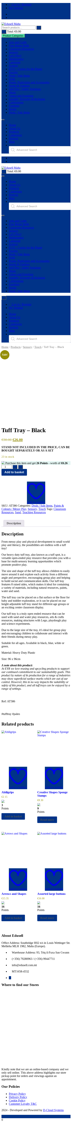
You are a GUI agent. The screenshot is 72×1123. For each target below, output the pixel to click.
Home (12, 125)
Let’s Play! (15, 55)
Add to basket (14, 472)
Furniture (14, 105)
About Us (14, 128)
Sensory (13, 52)
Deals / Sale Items (19, 75)
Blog (12, 141)
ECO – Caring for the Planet (25, 69)
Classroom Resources (21, 48)
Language (14, 62)
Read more (47, 819)
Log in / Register (21, 4)
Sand (18, 512)
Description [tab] (14, 523)
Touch (38, 346)
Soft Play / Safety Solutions (25, 89)
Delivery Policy (18, 1097)
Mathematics (16, 59)
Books (12, 109)
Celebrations (16, 102)
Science (13, 65)
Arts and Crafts (18, 42)
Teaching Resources (34, 512)
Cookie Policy (17, 1100)
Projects (13, 138)
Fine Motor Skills (19, 45)
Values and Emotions (21, 95)
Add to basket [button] (13, 816)
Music (12, 92)
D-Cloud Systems (53, 1110)
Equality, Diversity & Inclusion (27, 99)
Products (14, 131)
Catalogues (15, 135)
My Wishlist (16, 7)
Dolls (12, 79)
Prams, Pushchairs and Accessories (29, 82)
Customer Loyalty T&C (23, 1103)
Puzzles (13, 72)
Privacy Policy (17, 1093)
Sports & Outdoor (19, 85)
